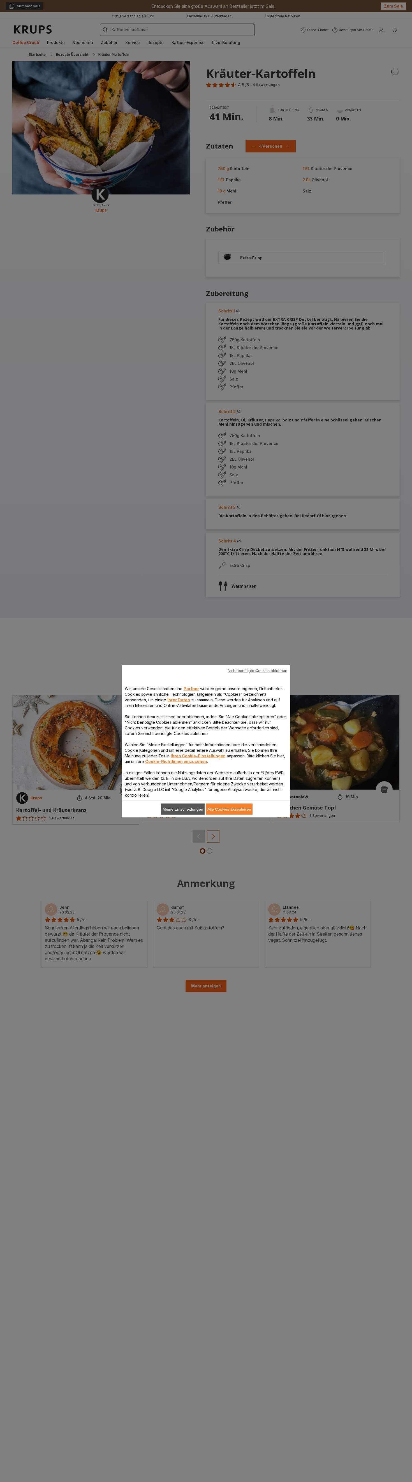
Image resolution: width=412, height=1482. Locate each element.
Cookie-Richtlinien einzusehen (176, 761)
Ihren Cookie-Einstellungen (198, 755)
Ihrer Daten (178, 699)
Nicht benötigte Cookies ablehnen (257, 670)
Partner (191, 688)
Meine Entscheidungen (183, 809)
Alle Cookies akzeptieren (229, 809)
